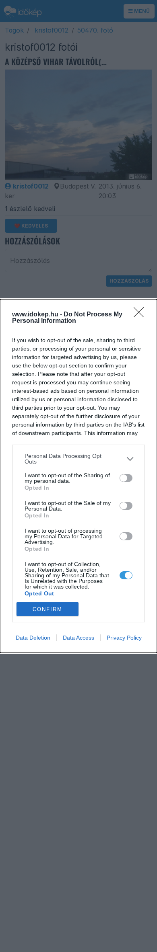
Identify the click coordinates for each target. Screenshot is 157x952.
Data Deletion (33, 637)
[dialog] (78, 476)
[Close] (141, 314)
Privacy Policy (124, 637)
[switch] (126, 478)
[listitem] (78, 458)
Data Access (78, 637)
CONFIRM (47, 609)
